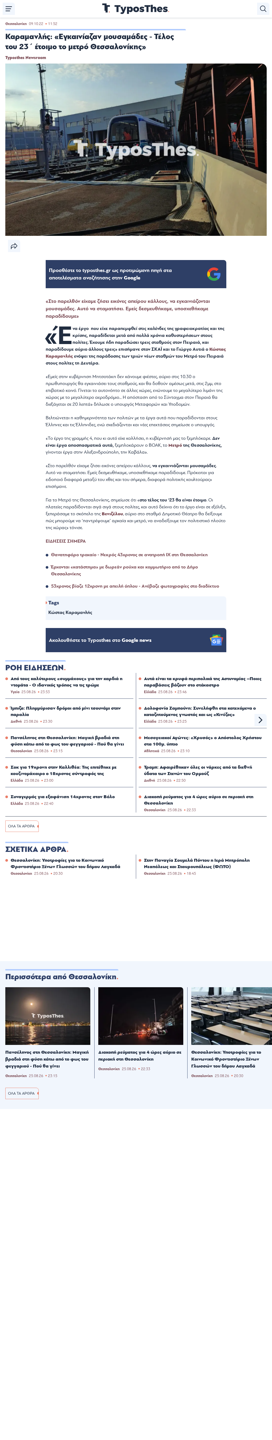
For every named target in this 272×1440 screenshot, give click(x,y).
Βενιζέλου (112, 513)
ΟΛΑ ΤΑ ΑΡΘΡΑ (21, 826)
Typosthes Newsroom (25, 58)
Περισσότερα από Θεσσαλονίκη (60, 977)
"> (110, 274)
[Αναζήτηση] (263, 9)
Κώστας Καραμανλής (70, 612)
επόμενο (260, 720)
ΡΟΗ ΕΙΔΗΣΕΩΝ (34, 668)
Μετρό (175, 445)
